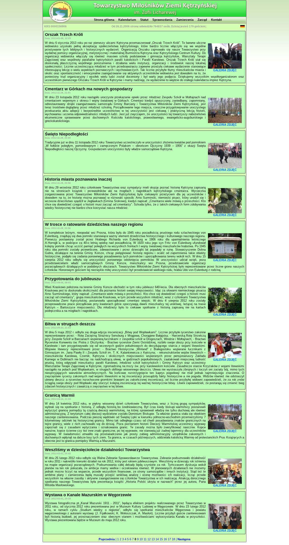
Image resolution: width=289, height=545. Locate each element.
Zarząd (202, 19)
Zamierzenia (184, 19)
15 (162, 539)
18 (174, 539)
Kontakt (216, 19)
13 (153, 539)
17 (170, 539)
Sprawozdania (162, 19)
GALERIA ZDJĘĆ (225, 70)
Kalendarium (127, 19)
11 (145, 539)
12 (149, 539)
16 (166, 539)
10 (142, 539)
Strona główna (104, 19)
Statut (144, 19)
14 (158, 539)
